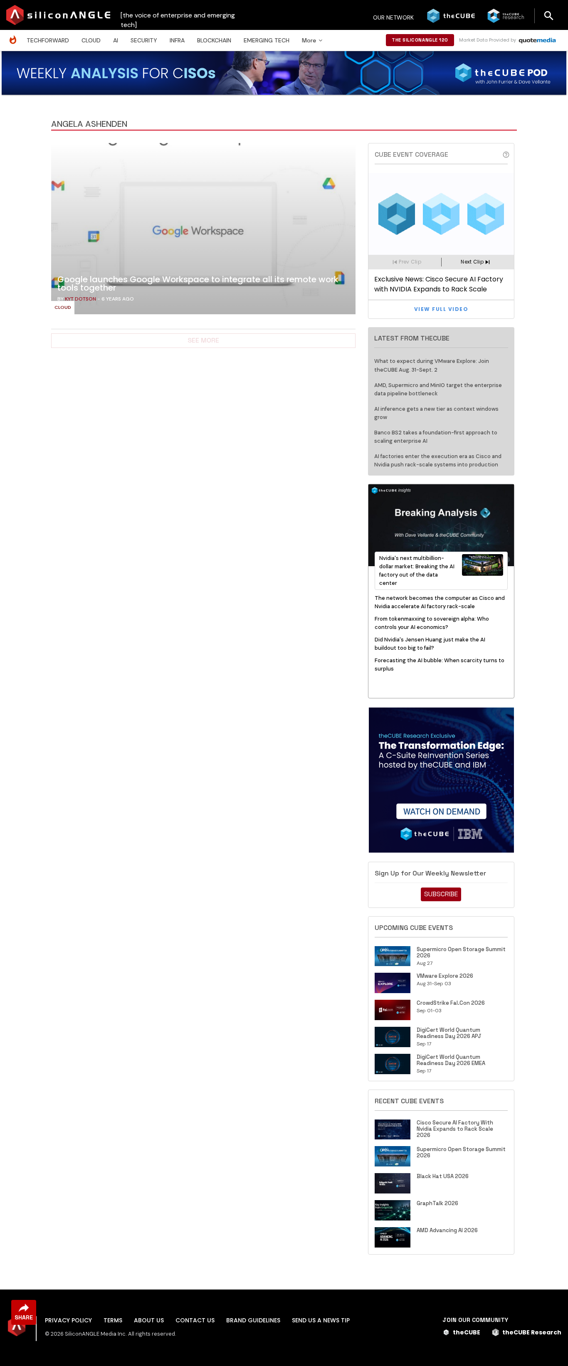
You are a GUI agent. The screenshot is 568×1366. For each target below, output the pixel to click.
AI (115, 40)
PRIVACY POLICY (68, 1320)
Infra (177, 40)
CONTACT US (195, 1320)
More (309, 40)
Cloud (91, 40)
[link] (203, 230)
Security (144, 40)
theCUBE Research (531, 1332)
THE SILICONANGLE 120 (420, 40)
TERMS (113, 1320)
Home (15, 35)
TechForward (48, 40)
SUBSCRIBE (441, 894)
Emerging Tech (266, 40)
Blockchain (214, 40)
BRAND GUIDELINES (253, 1320)
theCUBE (466, 1332)
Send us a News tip (321, 1320)
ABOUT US (149, 1320)
